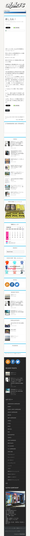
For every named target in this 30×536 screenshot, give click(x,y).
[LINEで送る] (16, 27)
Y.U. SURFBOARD (12, 448)
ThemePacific (22, 534)
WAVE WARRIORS (12, 440)
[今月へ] (20, 227)
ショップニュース (11, 462)
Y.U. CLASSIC (11, 446)
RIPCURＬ (10, 429)
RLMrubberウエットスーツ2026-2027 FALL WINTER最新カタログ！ (17, 312)
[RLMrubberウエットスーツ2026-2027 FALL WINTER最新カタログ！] (7, 314)
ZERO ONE (10, 451)
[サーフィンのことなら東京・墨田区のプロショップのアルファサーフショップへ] (15, 8)
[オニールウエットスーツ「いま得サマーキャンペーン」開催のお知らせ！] (7, 189)
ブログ (9, 468)
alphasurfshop (13, 21)
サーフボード (10, 460)
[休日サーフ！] (7, 298)
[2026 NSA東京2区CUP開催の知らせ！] (7, 183)
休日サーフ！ (14, 294)
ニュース (10, 465)
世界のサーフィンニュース (13, 471)
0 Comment (7, 24)
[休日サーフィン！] (7, 340)
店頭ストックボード (12, 477)
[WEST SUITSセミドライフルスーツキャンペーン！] (7, 196)
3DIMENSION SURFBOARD (14, 403)
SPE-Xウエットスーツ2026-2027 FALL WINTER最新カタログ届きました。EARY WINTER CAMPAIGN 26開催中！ (17, 144)
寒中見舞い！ (20, 119)
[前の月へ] (17, 227)
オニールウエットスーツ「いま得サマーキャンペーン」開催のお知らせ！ (17, 186)
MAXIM (9, 415)
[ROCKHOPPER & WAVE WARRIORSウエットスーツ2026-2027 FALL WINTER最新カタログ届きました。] (7, 155)
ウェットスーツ (11, 457)
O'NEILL (9, 420)
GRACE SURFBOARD (12, 412)
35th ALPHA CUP (11, 242)
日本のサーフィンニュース (13, 479)
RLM (9, 432)
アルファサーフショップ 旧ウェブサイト (13, 353)
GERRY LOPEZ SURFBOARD (14, 409)
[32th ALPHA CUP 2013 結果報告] (7, 327)
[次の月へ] (22, 227)
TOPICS (9, 437)
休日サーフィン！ (14, 336)
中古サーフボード (11, 474)
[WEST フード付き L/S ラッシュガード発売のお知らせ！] (7, 176)
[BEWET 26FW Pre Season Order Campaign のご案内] (7, 169)
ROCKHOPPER (11, 434)
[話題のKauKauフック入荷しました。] (7, 163)
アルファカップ (11, 454)
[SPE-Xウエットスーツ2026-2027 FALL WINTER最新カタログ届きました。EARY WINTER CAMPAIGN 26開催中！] (7, 145)
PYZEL (9, 423)
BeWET (9, 406)
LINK (7, 483)
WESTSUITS (10, 443)
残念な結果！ (14, 329)
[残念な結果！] (7, 333)
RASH (9, 426)
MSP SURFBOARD (12, 417)
